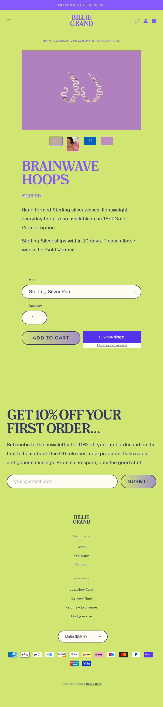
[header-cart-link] (152, 21)
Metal (32, 280)
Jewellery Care (81, 590)
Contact (81, 565)
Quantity (35, 306)
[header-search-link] (135, 21)
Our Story (81, 556)
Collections (61, 40)
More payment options (112, 345)
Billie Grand (81, 20)
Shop (82, 547)
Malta (76, 636)
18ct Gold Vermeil (82, 40)
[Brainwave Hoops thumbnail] (56, 141)
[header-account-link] (143, 21)
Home (47, 40)
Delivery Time (81, 598)
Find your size (81, 616)
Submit (138, 481)
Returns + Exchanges (81, 607)
